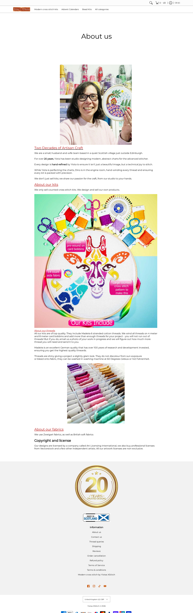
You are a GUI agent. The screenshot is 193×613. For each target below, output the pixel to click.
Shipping (96, 546)
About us (96, 532)
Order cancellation (96, 556)
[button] (88, 586)
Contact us (96, 537)
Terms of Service (96, 565)
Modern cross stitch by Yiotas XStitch (96, 574)
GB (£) (177, 3)
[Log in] (171, 3)
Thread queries (96, 541)
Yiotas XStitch (93, 606)
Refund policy (96, 560)
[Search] (151, 3)
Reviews (97, 551)
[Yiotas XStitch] (21, 9)
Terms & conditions (96, 570)
